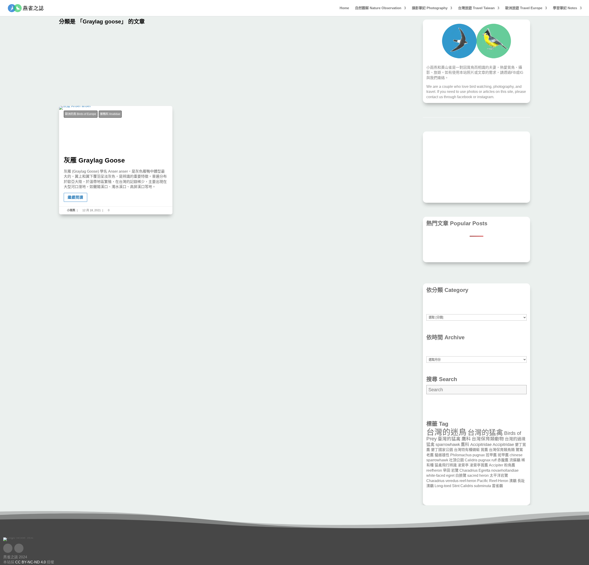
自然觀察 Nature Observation (378, 8)
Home (344, 8)
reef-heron (467, 481)
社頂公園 (456, 460)
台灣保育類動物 (488, 438)
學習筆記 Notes (565, 8)
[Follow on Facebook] (7, 548)
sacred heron (478, 475)
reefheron (434, 470)
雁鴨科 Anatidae (110, 114)
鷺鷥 (519, 450)
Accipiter (496, 465)
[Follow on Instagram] (18, 548)
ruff (494, 460)
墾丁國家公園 (442, 450)
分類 (476, 311)
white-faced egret (440, 475)
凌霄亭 (463, 465)
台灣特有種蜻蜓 (467, 450)
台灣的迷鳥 (446, 432)
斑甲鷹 (503, 455)
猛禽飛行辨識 (446, 465)
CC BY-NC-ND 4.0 (30, 562)
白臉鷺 (460, 475)
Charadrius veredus (442, 481)
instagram (485, 97)
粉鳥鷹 (509, 465)
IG (521, 72)
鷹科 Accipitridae (476, 444)
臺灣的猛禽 (449, 438)
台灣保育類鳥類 (502, 450)
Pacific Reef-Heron (492, 481)
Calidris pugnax (478, 460)
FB (513, 72)
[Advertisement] (197, 66)
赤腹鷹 (502, 460)
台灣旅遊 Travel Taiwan (476, 8)
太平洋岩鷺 (499, 475)
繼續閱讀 (75, 197)
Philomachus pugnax (467, 455)
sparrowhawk (448, 444)
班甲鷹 (491, 455)
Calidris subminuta (475, 486)
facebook (464, 97)
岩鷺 (455, 470)
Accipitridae (503, 444)
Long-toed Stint (447, 486)
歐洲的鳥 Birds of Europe (80, 114)
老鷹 (430, 455)
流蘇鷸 (514, 460)
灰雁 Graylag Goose (115, 160)
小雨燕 (71, 210)
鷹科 (466, 438)
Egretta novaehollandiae (499, 470)
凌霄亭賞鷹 (479, 465)
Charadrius (468, 470)
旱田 (446, 470)
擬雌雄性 (442, 455)
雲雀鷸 (497, 486)
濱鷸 (513, 481)
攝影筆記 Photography (430, 8)
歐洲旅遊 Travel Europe (523, 8)
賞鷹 (484, 450)
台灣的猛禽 (485, 432)
